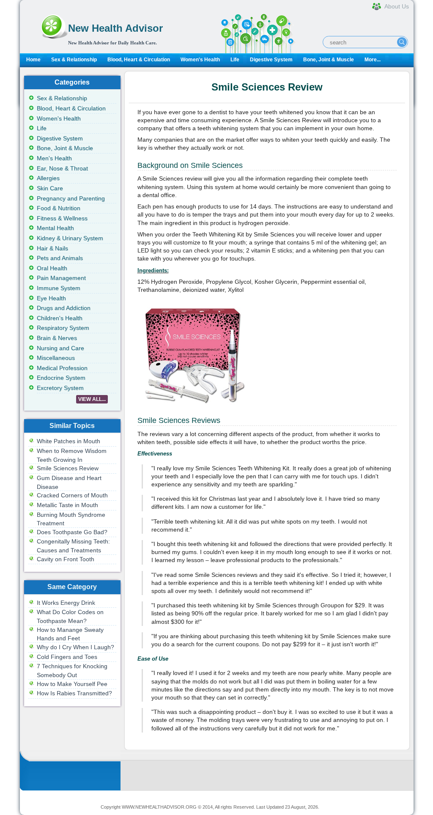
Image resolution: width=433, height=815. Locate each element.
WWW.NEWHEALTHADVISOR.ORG (159, 807)
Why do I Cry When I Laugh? (75, 647)
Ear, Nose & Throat (62, 168)
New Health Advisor (115, 28)
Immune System (58, 288)
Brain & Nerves (57, 338)
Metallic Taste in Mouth (67, 505)
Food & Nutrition (58, 208)
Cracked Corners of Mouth (72, 495)
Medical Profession (62, 368)
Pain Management (61, 277)
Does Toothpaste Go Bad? (72, 532)
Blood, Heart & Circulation (138, 60)
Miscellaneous (56, 357)
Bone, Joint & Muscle (328, 60)
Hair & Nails (52, 248)
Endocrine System (61, 377)
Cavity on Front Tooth (65, 559)
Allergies (48, 178)
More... (372, 60)
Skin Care (50, 188)
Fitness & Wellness (62, 218)
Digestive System (271, 60)
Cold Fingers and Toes (67, 656)
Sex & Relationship (74, 60)
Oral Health (52, 268)
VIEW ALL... (92, 399)
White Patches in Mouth (68, 441)
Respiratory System (63, 327)
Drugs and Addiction (63, 308)
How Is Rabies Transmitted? (74, 693)
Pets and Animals (60, 258)
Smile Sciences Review (68, 468)
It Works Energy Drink (66, 602)
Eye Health (51, 298)
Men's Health (54, 158)
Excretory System (60, 387)
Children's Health (59, 318)
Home (33, 60)
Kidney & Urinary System (70, 238)
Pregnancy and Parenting (71, 198)
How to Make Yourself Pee (72, 684)
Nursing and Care (60, 348)
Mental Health (55, 228)
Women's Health (200, 60)
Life (234, 60)
